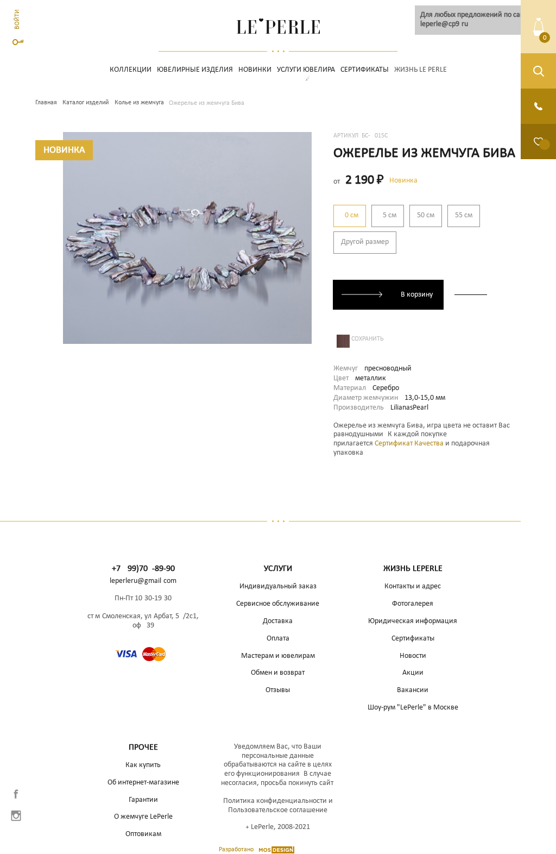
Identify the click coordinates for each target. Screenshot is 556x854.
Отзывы (278, 690)
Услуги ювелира (306, 70)
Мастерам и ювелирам (278, 656)
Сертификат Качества (409, 443)
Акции (413, 673)
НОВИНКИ (254, 70)
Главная (46, 102)
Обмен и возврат (278, 673)
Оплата (278, 639)
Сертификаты (364, 70)
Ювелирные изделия (195, 70)
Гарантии (143, 800)
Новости (413, 656)
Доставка (278, 621)
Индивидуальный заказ (278, 586)
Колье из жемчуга (139, 102)
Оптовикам (143, 834)
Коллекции (130, 70)
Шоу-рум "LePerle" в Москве (413, 708)
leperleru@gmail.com (143, 581)
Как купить (143, 765)
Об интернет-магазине (143, 782)
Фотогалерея (412, 604)
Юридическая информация (412, 621)
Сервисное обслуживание (277, 604)
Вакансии (412, 690)
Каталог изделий (85, 102)
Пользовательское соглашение (277, 810)
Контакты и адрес (412, 586)
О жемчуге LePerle (143, 817)
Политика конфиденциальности (275, 801)
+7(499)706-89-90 (143, 568)
